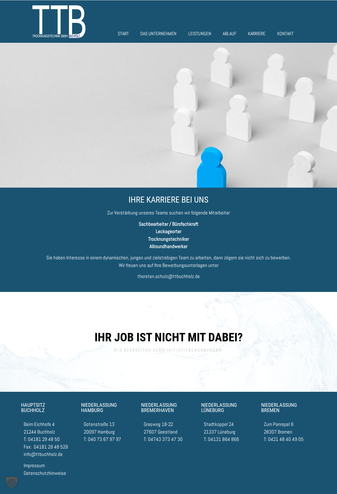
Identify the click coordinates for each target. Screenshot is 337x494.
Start (123, 33)
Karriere (256, 33)
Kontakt (285, 33)
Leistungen (199, 33)
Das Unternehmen (158, 33)
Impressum (34, 465)
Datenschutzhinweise (45, 473)
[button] (11, 482)
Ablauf (229, 33)
